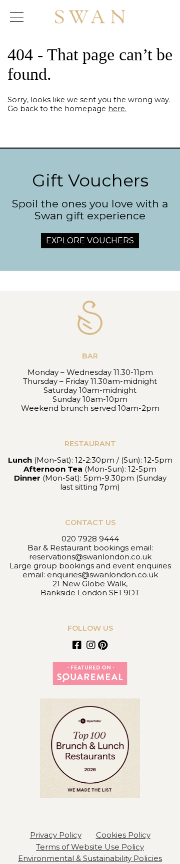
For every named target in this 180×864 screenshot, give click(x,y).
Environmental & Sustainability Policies (90, 858)
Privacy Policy (56, 835)
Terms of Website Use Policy (90, 847)
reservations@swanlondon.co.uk (90, 556)
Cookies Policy (123, 835)
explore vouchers (90, 240)
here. (117, 108)
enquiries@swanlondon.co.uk (102, 574)
